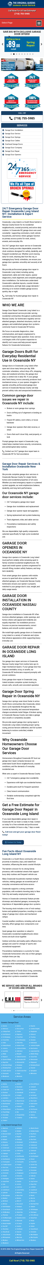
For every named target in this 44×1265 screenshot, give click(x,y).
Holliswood (34, 1042)
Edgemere (19, 1034)
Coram (18, 1153)
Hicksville (19, 1176)
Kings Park (33, 1184)
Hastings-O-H (6, 1095)
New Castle (34, 1101)
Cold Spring (20, 1150)
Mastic (32, 1195)
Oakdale (33, 1206)
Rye (18, 1112)
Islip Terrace (34, 1181)
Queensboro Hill (21, 1059)
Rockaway (19, 1065)
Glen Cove (5, 1167)
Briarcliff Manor (35, 1084)
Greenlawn (33, 1170)
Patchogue (33, 1212)
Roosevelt (19, 1220)
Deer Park (33, 1153)
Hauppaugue (20, 1173)
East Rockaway (21, 1159)
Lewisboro (5, 1098)
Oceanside (20, 1209)
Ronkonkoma (6, 1220)
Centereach (6, 1147)
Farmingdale (6, 1162)
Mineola (33, 1201)
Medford (5, 1198)
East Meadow (20, 1156)
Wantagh (19, 1234)
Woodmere (6, 1243)
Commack (33, 1150)
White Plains (34, 1117)
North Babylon (6, 1206)
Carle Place (20, 1145)
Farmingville (20, 1162)
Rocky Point (34, 1218)
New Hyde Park (34, 1204)
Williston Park (20, 1240)
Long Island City (35, 1051)
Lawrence (19, 1187)
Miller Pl (19, 1201)
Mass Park (19, 1195)
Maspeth (19, 1053)
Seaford (19, 1226)
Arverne (5, 1026)
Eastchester (34, 1089)
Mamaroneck (20, 1098)
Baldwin (19, 1131)
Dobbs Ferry (20, 1089)
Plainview (5, 1215)
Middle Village (34, 1053)
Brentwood (20, 1142)
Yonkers (5, 1120)
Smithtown (19, 1229)
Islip (4, 1184)
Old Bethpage (34, 1209)
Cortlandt (33, 1087)
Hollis (4, 1042)
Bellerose (5, 1028)
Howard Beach (7, 1045)
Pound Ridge (6, 1112)
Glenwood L (34, 1167)
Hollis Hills (20, 1042)
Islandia (19, 1181)
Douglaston (34, 1031)
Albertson (5, 1128)
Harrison (33, 1092)
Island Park (6, 1181)
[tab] (22, 113)
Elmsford (5, 1092)
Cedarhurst (34, 1145)
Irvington (19, 1095)
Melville (19, 1198)
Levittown (33, 1187)
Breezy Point (20, 1028)
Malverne (19, 1192)
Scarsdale (5, 1115)
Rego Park (5, 1062)
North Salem (34, 1103)
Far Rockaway (6, 1037)
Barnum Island (7, 1133)
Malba (4, 1053)
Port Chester (34, 1109)
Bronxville (5, 1087)
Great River (20, 1170)
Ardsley (5, 1084)
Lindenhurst (6, 1190)
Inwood (33, 1178)
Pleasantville (20, 1109)
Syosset (19, 1232)
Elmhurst (33, 1034)
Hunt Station (20, 1178)
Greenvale (5, 1173)
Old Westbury (6, 1212)
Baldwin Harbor (35, 1131)
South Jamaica (7, 1070)
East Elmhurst (6, 1034)
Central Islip (34, 1147)
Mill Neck (5, 1201)
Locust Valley (20, 1190)
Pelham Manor (7, 1109)
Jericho (19, 1184)
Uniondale (33, 1232)
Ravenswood (34, 1059)
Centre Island (6, 1150)
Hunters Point (20, 1045)
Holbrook (33, 1176)
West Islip (19, 1237)
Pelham (33, 1106)
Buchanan (19, 1087)
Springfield (34, 1070)
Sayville (33, 1223)
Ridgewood (34, 1062)
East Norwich (6, 1159)
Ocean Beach (6, 1209)
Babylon (5, 1131)
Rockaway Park (7, 1067)
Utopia (18, 1073)
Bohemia (5, 1142)
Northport (19, 1206)
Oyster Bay (20, 1212)
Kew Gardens (34, 1048)
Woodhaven (6, 1076)
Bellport (5, 1139)
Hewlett (5, 1176)
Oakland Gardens (21, 1056)
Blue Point (33, 1139)
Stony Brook (6, 1232)
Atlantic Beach (34, 1128)
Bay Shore (33, 1133)
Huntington (6, 1178)
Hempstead (34, 1173)
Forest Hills (6, 1040)
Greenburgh (20, 1092)
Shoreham (5, 1229)
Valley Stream (6, 1234)
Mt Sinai (5, 1204)
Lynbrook (5, 1192)
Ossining (5, 1106)
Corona (19, 1031)
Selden (33, 1226)
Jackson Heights (35, 1045)
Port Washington (7, 1218)
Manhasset (34, 1192)
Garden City (34, 1164)
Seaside (33, 1067)
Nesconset (20, 1204)
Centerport (19, 1147)
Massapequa (6, 1195)
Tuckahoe (19, 1117)
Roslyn (32, 1220)
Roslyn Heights (7, 1223)
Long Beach (34, 1190)
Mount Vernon (20, 1101)
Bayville (5, 1136)
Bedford (19, 1084)
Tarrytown (5, 1117)
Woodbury (33, 1240)
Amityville (19, 1128)
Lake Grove (6, 1187)
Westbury (5, 1240)
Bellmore (33, 1136)
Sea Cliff (5, 1226)
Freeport (19, 1164)
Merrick (33, 1198)
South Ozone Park (21, 1070)
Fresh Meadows (21, 1040)
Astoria (19, 1026)
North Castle (20, 1103)
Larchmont (33, 1095)
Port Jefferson (34, 1215)
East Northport (34, 1156)
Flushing (33, 1037)
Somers (33, 1115)
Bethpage (19, 1139)
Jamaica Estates (21, 1048)
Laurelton (5, 1051)
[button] (39, 23)
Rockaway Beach (35, 1065)
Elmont (32, 1159)
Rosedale (19, 1067)
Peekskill (19, 1106)
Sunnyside (6, 1073)
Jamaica (5, 1048)
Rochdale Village (7, 1065)
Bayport (19, 1136)
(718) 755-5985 (22, 13)
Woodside (19, 1076)
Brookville (5, 1145)
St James (19, 1223)
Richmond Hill (20, 1062)
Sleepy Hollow (20, 1115)
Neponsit (5, 1056)
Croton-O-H (6, 1089)
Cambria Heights (35, 1028)
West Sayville (34, 1237)
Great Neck (6, 1170)
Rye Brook (33, 1112)
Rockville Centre (21, 1218)
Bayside (33, 1026)
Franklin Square (7, 1164)
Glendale (33, 1040)
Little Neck (19, 1051)
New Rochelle (6, 1103)
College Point (6, 1031)
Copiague (5, 1153)
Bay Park (19, 1133)
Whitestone (34, 1073)
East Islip (5, 1156)
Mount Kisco (34, 1098)
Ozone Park (34, 1056)
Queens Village (7, 1059)
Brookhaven (34, 1142)
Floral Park (20, 1037)
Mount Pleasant (7, 1101)
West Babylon (34, 1234)
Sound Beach (34, 1229)
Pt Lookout (19, 1215)
